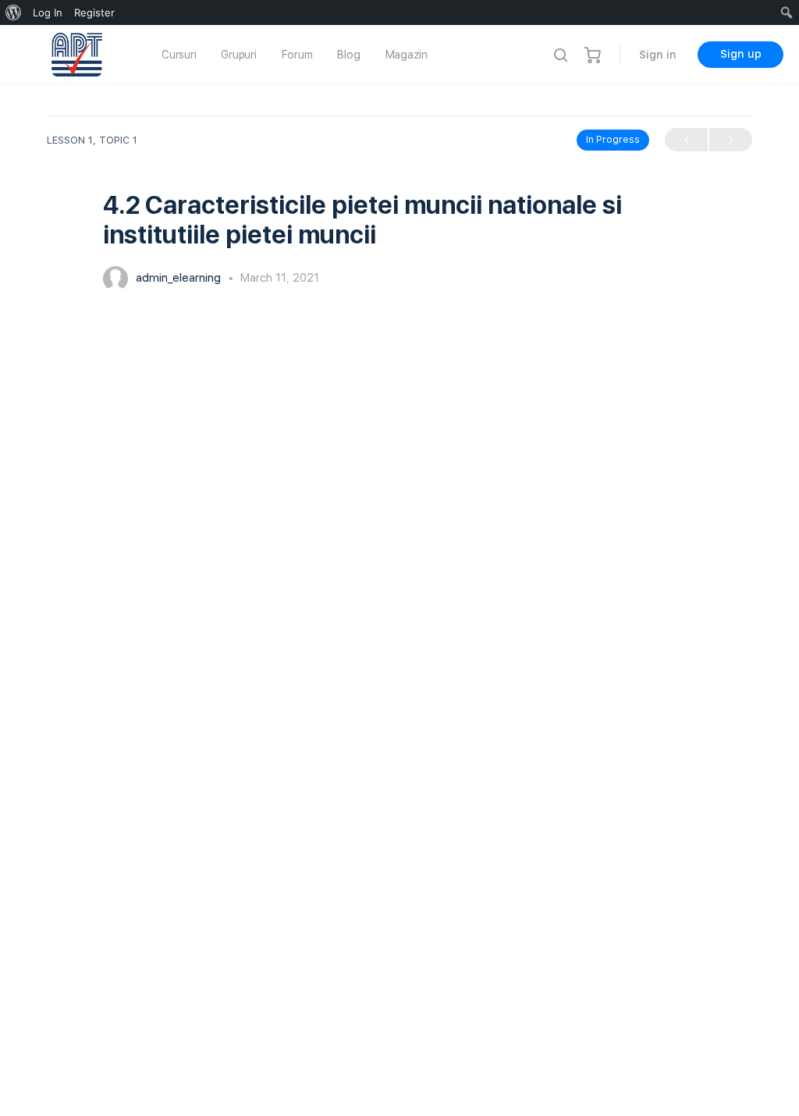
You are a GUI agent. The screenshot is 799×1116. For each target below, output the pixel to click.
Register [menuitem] (94, 12)
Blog (348, 54)
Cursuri (179, 54)
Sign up (741, 54)
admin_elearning (180, 278)
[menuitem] (13, 12)
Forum (297, 54)
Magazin (406, 54)
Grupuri (238, 54)
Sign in (657, 54)
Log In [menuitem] (47, 12)
